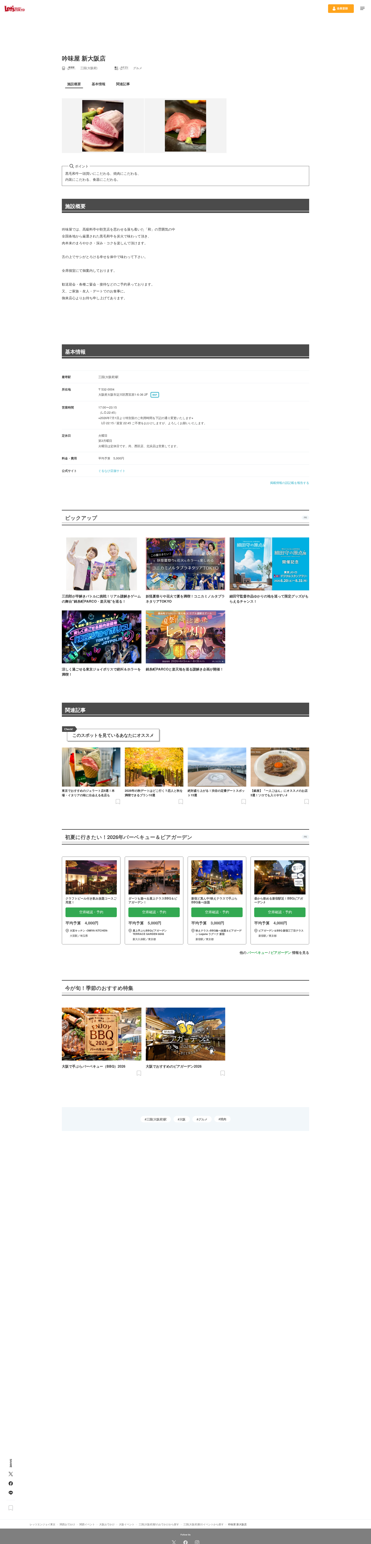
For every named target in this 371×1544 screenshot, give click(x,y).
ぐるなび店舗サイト (111, 470)
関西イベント (87, 1524)
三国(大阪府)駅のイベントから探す (203, 1524)
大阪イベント (126, 1524)
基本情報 (75, 351)
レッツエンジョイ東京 (42, 1524)
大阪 (182, 1119)
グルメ (202, 1119)
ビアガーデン (281, 952)
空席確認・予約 (91, 912)
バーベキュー (257, 952)
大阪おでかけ (107, 1524)
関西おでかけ (67, 1524)
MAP (154, 394)
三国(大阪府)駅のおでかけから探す (159, 1524)
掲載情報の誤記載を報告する (289, 482)
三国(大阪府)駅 (156, 1119)
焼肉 (223, 1119)
